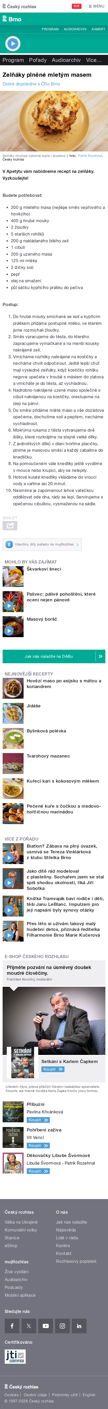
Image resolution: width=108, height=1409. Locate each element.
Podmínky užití (65, 1395)
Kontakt (63, 1253)
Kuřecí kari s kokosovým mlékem (63, 781)
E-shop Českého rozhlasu (37, 956)
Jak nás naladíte (71, 1222)
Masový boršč (42, 619)
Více (94, 60)
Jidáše (34, 705)
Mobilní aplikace (20, 1295)
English (89, 1395)
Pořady (38, 60)
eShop (11, 1245)
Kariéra (63, 1245)
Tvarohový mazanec (48, 756)
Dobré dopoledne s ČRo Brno (31, 83)
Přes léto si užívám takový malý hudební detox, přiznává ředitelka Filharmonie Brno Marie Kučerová (63, 929)
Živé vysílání (16, 1271)
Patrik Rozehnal (90, 156)
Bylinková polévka (46, 730)
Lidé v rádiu (67, 1237)
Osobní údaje (35, 1395)
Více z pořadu (22, 839)
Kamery (98, 29)
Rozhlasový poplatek (76, 1261)
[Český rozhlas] (19, 6)
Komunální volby (21, 1230)
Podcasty (14, 1287)
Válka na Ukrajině (21, 1222)
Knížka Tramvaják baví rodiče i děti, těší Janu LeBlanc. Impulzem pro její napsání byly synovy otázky (65, 904)
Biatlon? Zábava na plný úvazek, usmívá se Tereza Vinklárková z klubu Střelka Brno (62, 851)
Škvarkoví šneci (44, 569)
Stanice (12, 1237)
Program (50, 29)
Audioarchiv (75, 29)
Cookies (11, 1395)
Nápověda (66, 1230)
